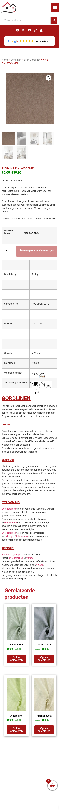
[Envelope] (29, 30)
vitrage (9, 536)
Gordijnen (16, 59)
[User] (41, 30)
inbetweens (22, 536)
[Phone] (35, 30)
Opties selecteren (16, 659)
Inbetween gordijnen (12, 554)
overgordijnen (16, 558)
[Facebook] (18, 30)
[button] (55, 7)
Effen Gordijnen (31, 59)
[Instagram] (24, 30)
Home (5, 59)
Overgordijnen (9, 508)
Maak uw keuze (8, 232)
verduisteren (10, 522)
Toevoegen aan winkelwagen (37, 250)
